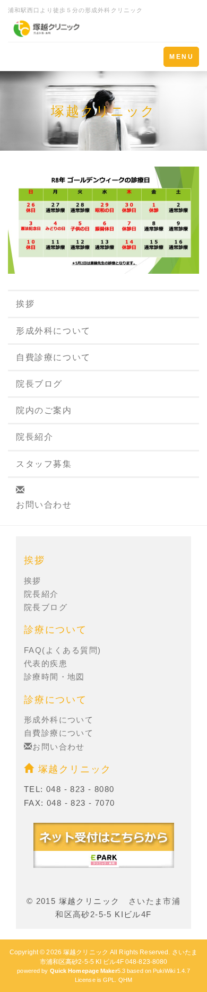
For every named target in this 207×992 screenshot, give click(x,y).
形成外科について (53, 330)
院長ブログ (39, 383)
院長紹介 (34, 436)
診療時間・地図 (54, 676)
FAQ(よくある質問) (62, 650)
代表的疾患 (45, 663)
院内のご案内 (44, 410)
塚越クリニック (72, 769)
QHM (125, 980)
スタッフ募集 (44, 463)
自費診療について (53, 357)
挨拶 (25, 303)
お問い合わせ (44, 504)
